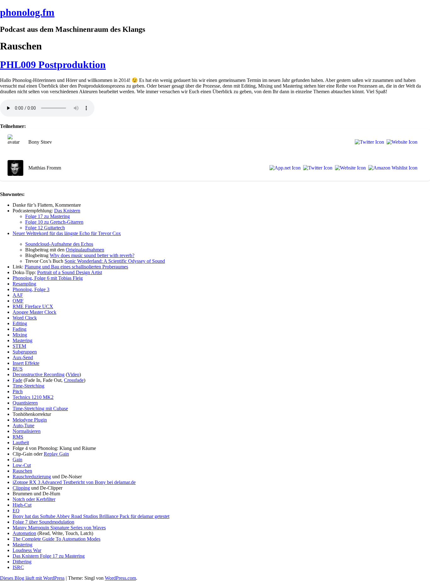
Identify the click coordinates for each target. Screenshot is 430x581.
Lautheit (21, 442)
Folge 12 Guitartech (45, 227)
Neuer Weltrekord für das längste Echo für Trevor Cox (67, 233)
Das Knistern (67, 210)
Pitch (18, 391)
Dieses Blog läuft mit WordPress (32, 578)
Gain (17, 459)
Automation (24, 533)
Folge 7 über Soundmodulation (43, 522)
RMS (18, 437)
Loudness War (27, 550)
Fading (19, 329)
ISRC (18, 567)
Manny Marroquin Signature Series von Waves (59, 527)
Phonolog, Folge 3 (31, 289)
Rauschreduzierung (32, 476)
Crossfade (74, 380)
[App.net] (284, 168)
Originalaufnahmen (85, 249)
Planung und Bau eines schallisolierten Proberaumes (76, 266)
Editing (20, 323)
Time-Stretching (28, 385)
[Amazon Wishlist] (391, 168)
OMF (18, 300)
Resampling (24, 283)
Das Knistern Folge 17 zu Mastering (49, 556)
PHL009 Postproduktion (53, 64)
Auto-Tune (23, 425)
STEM (19, 346)
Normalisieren (27, 431)
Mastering (22, 340)
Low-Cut (22, 465)
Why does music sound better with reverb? (92, 255)
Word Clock (25, 317)
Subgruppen (25, 351)
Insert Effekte (26, 363)
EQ (16, 510)
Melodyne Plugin (30, 420)
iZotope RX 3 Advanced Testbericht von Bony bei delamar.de (74, 482)
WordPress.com (120, 578)
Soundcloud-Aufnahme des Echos (59, 244)
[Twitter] (368, 142)
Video (73, 374)
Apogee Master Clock (34, 312)
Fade (17, 380)
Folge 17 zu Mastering (47, 216)
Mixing (20, 334)
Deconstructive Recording (39, 374)
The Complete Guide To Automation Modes (56, 539)
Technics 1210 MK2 (33, 397)
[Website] (400, 142)
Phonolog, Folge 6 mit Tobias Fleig (48, 278)
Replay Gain (56, 454)
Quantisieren (25, 403)
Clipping (21, 488)
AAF (18, 295)
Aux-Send (23, 357)
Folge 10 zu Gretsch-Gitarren (54, 222)
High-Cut (22, 505)
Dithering (22, 561)
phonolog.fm (27, 12)
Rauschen (22, 471)
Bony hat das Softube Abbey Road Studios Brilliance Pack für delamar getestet (91, 516)
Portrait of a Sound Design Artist (69, 272)
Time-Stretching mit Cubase (40, 408)
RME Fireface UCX (33, 306)
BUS (18, 368)
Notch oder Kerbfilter (34, 499)
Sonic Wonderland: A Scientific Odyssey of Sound (115, 261)
